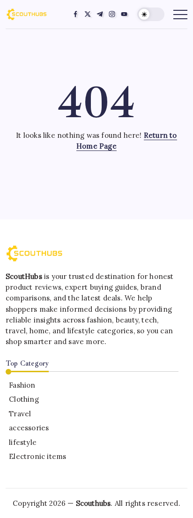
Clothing (24, 399)
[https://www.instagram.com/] (112, 14)
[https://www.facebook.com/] (75, 14)
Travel (20, 413)
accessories (29, 427)
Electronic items (37, 456)
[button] (150, 14)
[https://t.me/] (99, 14)
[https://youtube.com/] (124, 14)
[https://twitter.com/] (87, 14)
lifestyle (23, 442)
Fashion (22, 385)
